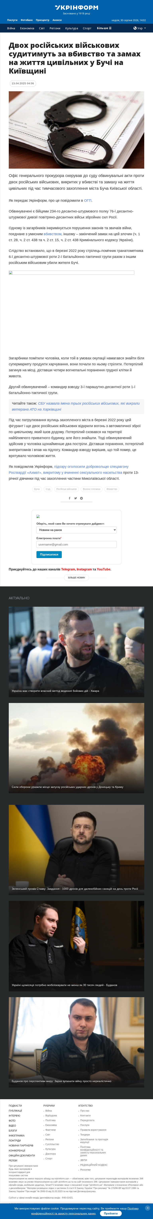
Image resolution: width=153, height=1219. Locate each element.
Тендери (85, 1134)
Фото (12, 1120)
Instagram (84, 569)
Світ (42, 28)
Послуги (12, 20)
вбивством (52, 234)
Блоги (13, 1130)
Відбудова (51, 1115)
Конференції (17, 1150)
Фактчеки (50, 1130)
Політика (50, 1120)
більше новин (76, 577)
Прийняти (111, 1213)
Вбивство (112, 489)
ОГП (87, 201)
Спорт (87, 28)
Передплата (87, 1120)
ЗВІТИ (83, 1160)
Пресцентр (42, 20)
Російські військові (66, 489)
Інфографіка (17, 1135)
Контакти (85, 1115)
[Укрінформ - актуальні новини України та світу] (76, 7)
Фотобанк (27, 20)
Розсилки (85, 1169)
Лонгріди (15, 1140)
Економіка (27, 28)
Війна (11, 28)
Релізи (13, 1160)
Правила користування (93, 1130)
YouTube (103, 569)
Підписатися (49, 554)
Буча (37, 489)
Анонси (57, 20)
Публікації (15, 1110)
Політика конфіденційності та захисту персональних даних (93, 1151)
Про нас (84, 1110)
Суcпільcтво (52, 1144)
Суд (48, 489)
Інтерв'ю (14, 1115)
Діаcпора (50, 1153)
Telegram (68, 569)
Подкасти (15, 1105)
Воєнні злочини (91, 489)
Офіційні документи (22, 1155)
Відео (12, 1125)
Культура (71, 28)
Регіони (55, 28)
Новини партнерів (21, 1145)
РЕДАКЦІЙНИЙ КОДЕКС (94, 1165)
